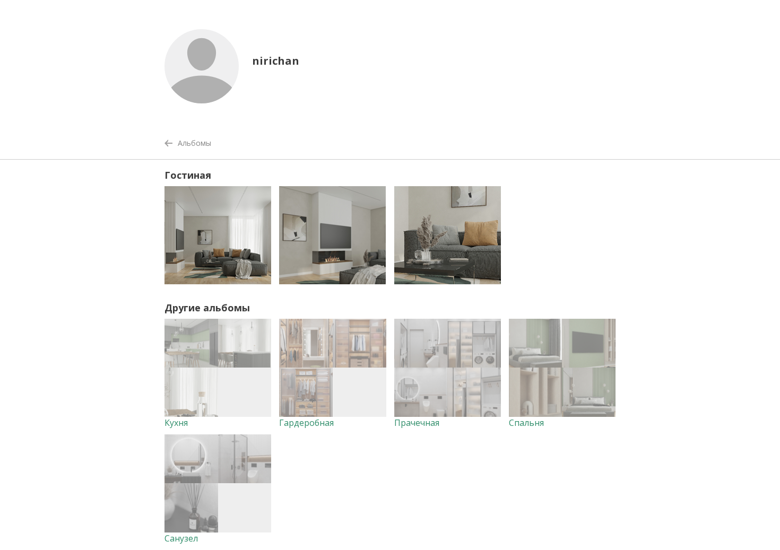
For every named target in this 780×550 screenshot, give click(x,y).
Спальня (526, 423)
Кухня (176, 423)
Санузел (181, 538)
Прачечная (416, 423)
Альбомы (194, 143)
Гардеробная (306, 423)
